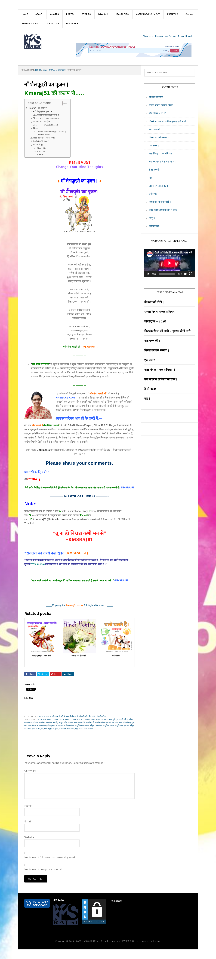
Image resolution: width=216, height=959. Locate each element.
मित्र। (152, 218)
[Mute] (185, 274)
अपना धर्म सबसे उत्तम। (159, 185)
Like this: (41, 151)
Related (40, 154)
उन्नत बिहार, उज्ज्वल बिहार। (162, 105)
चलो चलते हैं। (38, 145)
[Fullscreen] (190, 274)
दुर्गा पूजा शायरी (118, 719)
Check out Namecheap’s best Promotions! (167, 36)
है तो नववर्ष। (154, 169)
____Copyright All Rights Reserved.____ (79, 605)
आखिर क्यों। (154, 226)
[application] (169, 263)
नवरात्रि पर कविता (45, 722)
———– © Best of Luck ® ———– (51, 125)
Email (28, 821)
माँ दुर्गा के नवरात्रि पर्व (82, 725)
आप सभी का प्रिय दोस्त (41, 121)
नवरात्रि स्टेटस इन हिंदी (103, 722)
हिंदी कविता (92, 716)
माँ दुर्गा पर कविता (96, 725)
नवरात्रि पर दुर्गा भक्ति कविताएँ (63, 722)
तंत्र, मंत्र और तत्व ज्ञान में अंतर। (164, 209)
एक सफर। (154, 145)
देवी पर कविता (128, 719)
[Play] (148, 274)
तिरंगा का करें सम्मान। (159, 137)
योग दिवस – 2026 (158, 113)
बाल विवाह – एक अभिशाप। (161, 153)
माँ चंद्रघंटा (51, 725)
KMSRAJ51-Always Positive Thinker (44, 41)
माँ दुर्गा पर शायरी (108, 725)
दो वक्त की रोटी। (157, 97)
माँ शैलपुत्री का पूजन (51, 729)
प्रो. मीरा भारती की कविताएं (121, 722)
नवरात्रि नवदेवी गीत (31, 722)
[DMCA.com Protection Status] (94, 922)
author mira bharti (48, 719)
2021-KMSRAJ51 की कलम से (48, 716)
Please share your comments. (47, 118)
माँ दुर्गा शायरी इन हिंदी (122, 725)
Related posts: (43, 135)
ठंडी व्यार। (154, 193)
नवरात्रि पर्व (90, 722)
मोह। (151, 177)
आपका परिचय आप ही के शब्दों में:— (49, 115)
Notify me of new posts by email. (43, 869)
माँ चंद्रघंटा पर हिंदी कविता (65, 725)
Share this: (41, 148)
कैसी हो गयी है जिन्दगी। (41, 141)
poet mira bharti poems (71, 719)
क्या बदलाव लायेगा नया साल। (162, 161)
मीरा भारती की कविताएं (66, 729)
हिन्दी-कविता (101, 716)
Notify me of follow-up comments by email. (50, 857)
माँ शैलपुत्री (39, 729)
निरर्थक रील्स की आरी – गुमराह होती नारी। (168, 121)
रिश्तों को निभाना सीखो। (160, 201)
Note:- (36, 128)
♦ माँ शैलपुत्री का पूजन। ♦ (42, 111)
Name (28, 805)
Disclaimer (116, 900)
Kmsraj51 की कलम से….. (38, 108)
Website (29, 837)
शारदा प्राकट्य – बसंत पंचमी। (44, 138)
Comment (31, 770)
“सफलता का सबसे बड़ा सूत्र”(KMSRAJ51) (52, 131)
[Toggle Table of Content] (63, 103)
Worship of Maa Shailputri (98, 719)
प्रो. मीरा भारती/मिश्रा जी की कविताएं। (74, 716)
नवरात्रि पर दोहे (79, 722)
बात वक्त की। (155, 129)
